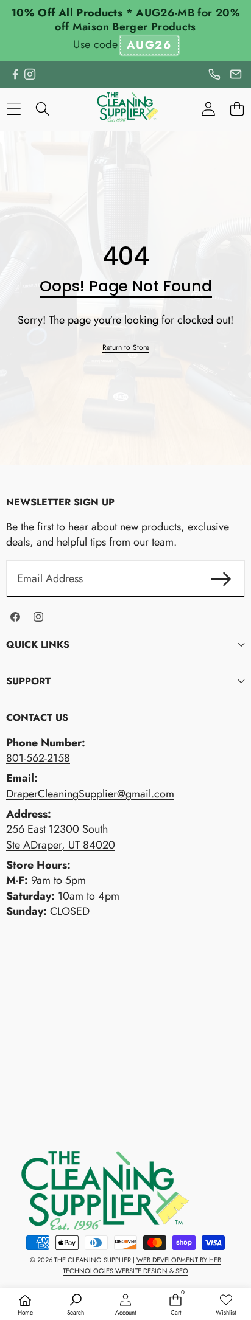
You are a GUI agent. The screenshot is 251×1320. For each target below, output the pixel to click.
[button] (236, 109)
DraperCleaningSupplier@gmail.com (90, 794)
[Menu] (13, 109)
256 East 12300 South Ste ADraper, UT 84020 (60, 836)
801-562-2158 (38, 758)
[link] (125, 347)
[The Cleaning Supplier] (125, 108)
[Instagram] (30, 74)
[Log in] (208, 109)
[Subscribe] (221, 579)
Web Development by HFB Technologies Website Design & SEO (142, 1265)
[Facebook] (15, 74)
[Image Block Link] (97, 1190)
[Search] (42, 109)
